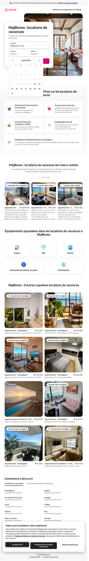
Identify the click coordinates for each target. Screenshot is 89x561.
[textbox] (18, 54)
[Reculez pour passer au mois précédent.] (12, 60)
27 (26, 89)
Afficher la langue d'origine (68, 3)
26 (21, 89)
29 (35, 89)
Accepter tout (17, 545)
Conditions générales (50, 557)
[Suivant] (48, 177)
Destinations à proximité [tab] (14, 483)
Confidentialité (34, 557)
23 (39, 84)
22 (35, 84)
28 (30, 89)
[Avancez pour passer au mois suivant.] (39, 60)
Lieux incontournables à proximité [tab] (40, 483)
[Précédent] (39, 177)
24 (12, 89)
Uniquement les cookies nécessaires (44, 546)
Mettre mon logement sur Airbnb (67, 9)
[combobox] (29, 45)
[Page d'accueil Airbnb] (10, 9)
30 (39, 89)
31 (12, 93)
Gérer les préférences (70, 545)
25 (17, 89)
